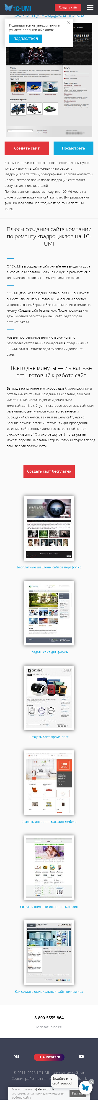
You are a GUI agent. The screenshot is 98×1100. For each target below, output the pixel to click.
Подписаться (26, 38)
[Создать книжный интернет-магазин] (49, 900)
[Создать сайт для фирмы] (49, 645)
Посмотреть (73, 148)
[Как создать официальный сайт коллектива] (49, 985)
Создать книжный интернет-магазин (49, 907)
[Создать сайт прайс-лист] (49, 730)
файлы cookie (44, 1089)
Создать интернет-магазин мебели (49, 821)
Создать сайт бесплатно (49, 471)
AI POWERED (51, 1057)
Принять (78, 1093)
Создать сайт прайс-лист (49, 737)
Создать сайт (68, 7)
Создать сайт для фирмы (49, 652)
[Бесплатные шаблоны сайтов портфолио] (49, 561)
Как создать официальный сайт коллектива (49, 991)
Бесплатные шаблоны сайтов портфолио (49, 567)
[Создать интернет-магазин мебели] (49, 815)
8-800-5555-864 (49, 1017)
